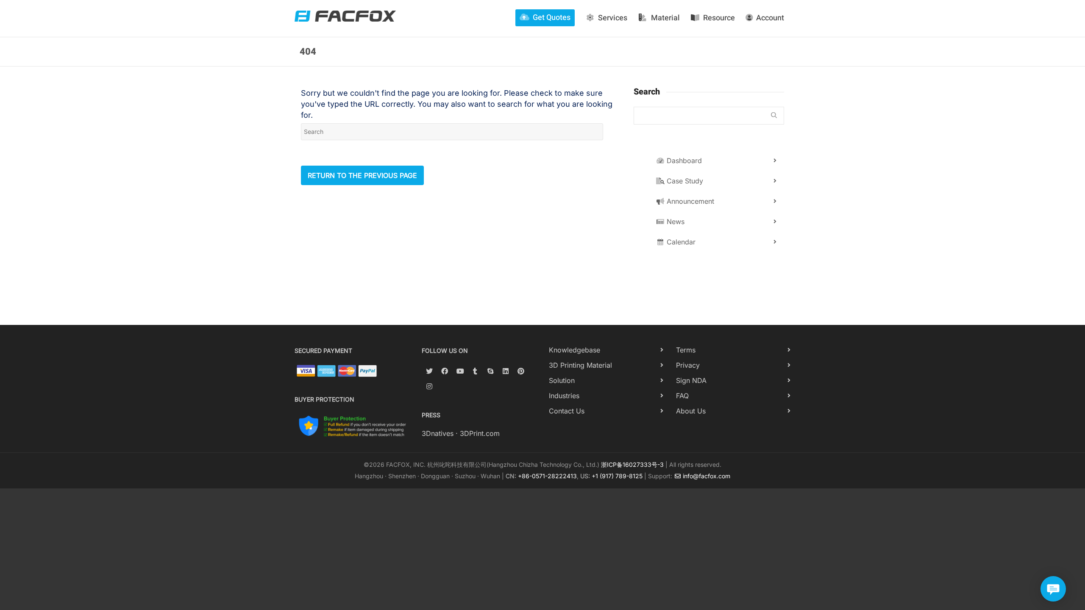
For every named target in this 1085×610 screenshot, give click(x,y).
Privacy (688, 365)
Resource (719, 18)
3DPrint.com (480, 433)
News (674, 221)
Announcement (689, 201)
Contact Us (566, 411)
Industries (564, 395)
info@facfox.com (705, 476)
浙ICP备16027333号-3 (632, 464)
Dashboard (683, 160)
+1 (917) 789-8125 (617, 476)
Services (612, 18)
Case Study (684, 181)
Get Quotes (551, 17)
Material (665, 18)
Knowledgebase (574, 350)
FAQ (682, 395)
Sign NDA (691, 380)
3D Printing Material (580, 365)
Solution (562, 380)
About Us (691, 411)
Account (770, 18)
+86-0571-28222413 (547, 476)
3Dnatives (437, 433)
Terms (686, 350)
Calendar (680, 242)
